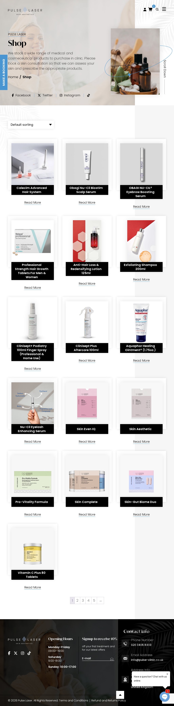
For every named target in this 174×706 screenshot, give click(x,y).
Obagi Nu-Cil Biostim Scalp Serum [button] (86, 190)
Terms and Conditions (73, 700)
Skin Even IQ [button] (86, 429)
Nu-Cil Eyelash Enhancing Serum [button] (32, 429)
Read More (32, 203)
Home (13, 77)
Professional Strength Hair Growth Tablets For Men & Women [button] (31, 271)
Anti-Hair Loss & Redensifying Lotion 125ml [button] (86, 269)
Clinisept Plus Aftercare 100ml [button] (86, 348)
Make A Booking (4, 72)
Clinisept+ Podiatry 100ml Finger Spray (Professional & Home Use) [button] (32, 352)
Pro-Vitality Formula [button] (31, 502)
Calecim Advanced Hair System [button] (31, 190)
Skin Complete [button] (86, 502)
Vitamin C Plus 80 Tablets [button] (32, 575)
